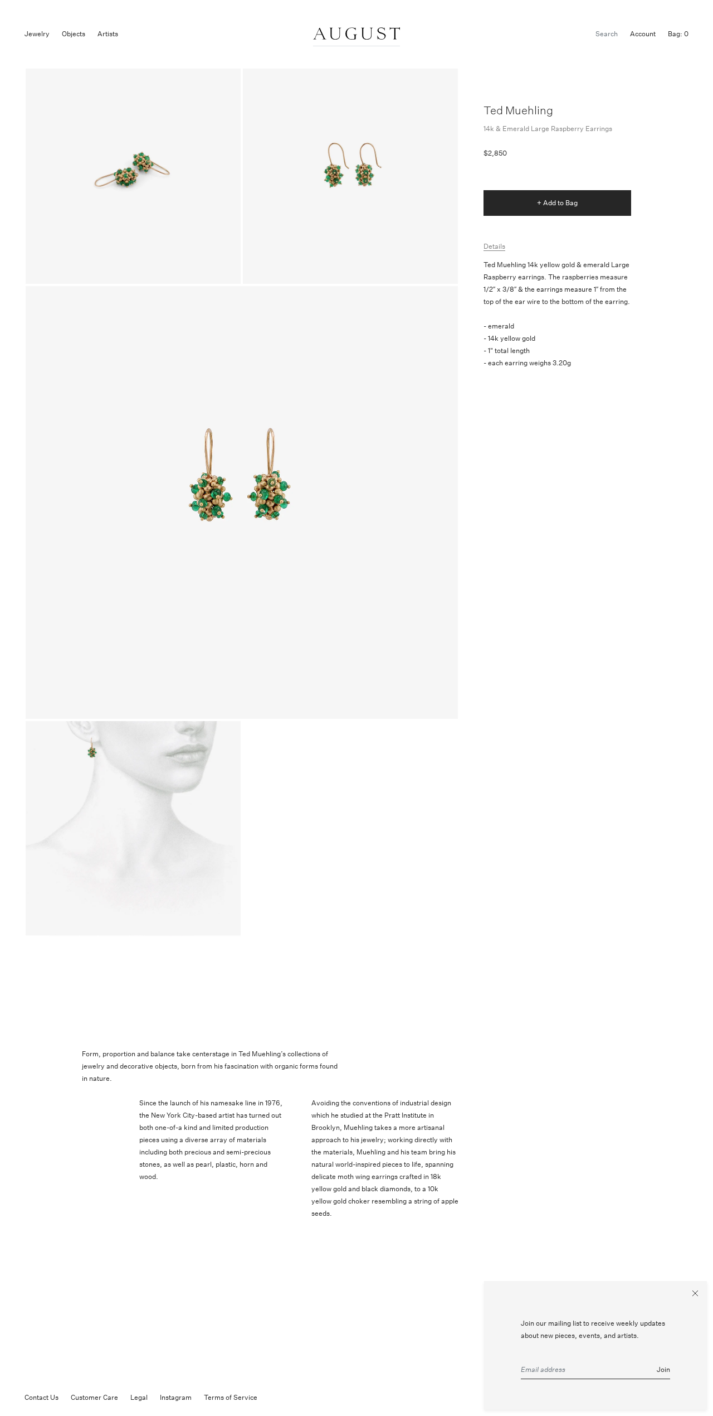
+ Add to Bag (557, 202)
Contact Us (41, 1397)
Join (663, 1369)
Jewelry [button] (37, 33)
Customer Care (94, 1397)
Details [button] (494, 246)
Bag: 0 (678, 33)
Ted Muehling (518, 110)
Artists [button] (107, 33)
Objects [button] (73, 33)
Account (643, 33)
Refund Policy (291, 1397)
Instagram (176, 1397)
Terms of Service (230, 1397)
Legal (139, 1397)
